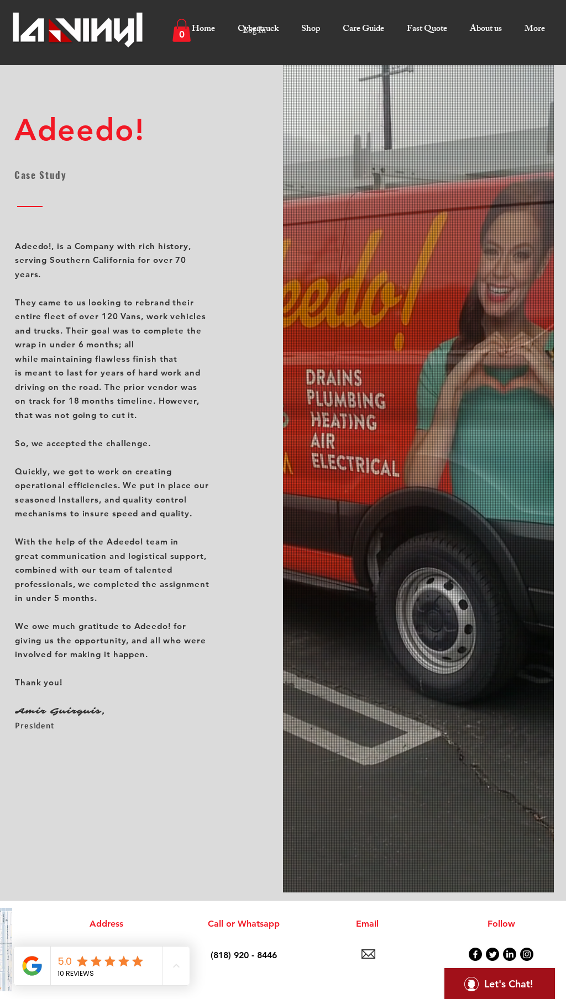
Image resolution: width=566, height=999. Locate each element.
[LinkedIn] (509, 954)
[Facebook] (475, 954)
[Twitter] (492, 954)
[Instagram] (526, 954)
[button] (257, 25)
